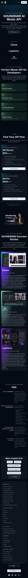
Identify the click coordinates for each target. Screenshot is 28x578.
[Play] (14, 219)
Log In (18, 2)
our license (19, 164)
